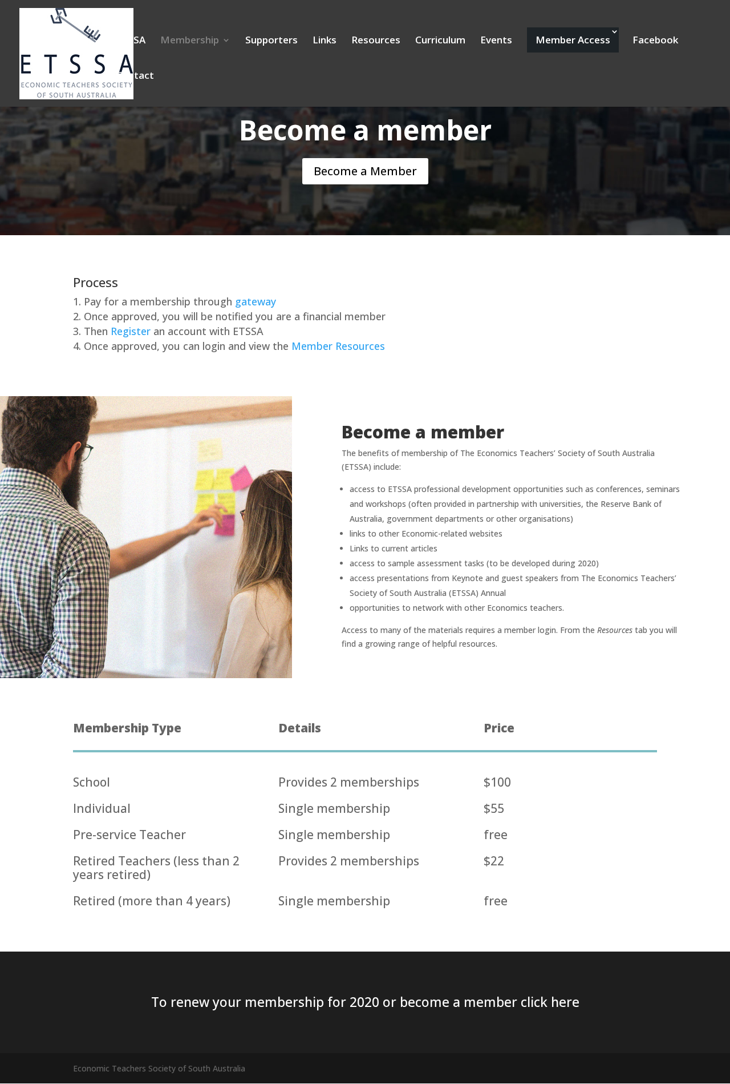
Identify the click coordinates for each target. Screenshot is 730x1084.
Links (324, 41)
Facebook (655, 41)
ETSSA (130, 41)
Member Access (573, 39)
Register (131, 331)
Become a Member (365, 171)
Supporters (271, 41)
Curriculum (440, 41)
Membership (189, 41)
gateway (255, 301)
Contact (135, 76)
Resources (375, 41)
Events (496, 41)
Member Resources (338, 346)
